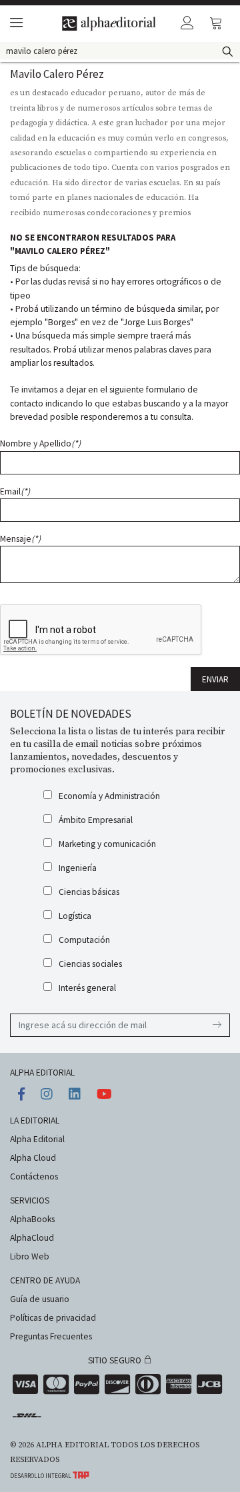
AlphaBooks (32, 1219)
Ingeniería (78, 868)
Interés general (87, 988)
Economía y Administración (109, 796)
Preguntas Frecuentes (51, 1336)
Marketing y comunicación (107, 844)
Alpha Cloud (33, 1157)
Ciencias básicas (89, 892)
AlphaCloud (32, 1237)
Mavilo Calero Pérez (57, 74)
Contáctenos (34, 1176)
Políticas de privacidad (53, 1317)
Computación (84, 940)
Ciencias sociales (90, 964)
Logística (75, 916)
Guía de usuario (39, 1299)
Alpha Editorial (37, 1139)
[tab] (14, 24)
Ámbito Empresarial (96, 820)
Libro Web (29, 1256)
